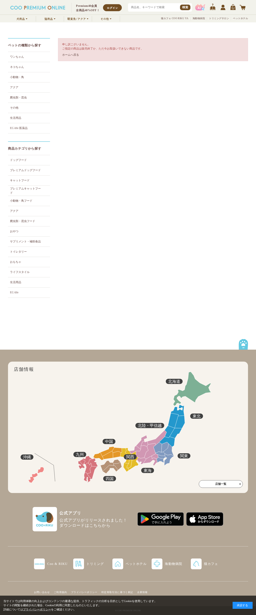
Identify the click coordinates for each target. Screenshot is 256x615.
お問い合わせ (42, 592)
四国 (110, 478)
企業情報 (142, 592)
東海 (148, 470)
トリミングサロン (219, 18)
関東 (184, 456)
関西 (130, 457)
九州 (80, 454)
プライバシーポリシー (84, 592)
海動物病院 (199, 18)
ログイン (112, 8)
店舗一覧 (220, 483)
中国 (109, 441)
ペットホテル (240, 18)
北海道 (174, 381)
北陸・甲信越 (150, 425)
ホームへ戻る (70, 54)
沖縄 (27, 457)
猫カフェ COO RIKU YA (175, 18)
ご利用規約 (60, 592)
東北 (197, 416)
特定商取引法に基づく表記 (117, 592)
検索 (185, 7)
